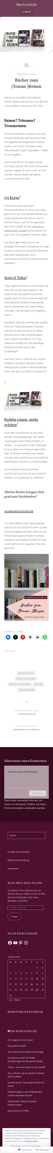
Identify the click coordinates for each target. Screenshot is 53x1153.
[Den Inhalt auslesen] (9, 1031)
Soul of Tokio (15, 278)
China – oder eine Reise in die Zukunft (26, 1067)
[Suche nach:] (26, 835)
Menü (28, 12)
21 (32, 984)
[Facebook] (10, 942)
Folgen (14, 916)
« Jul (10, 1000)
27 (26, 989)
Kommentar (37, 793)
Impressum (13, 868)
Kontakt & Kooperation (19, 852)
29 (37, 989)
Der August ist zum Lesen (20, 1040)
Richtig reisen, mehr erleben (21, 422)
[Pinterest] (20, 942)
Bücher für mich (26, 673)
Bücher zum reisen (26, 678)
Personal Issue (26, 74)
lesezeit (38, 684)
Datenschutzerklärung (18, 860)
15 (37, 978)
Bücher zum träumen (20, 684)
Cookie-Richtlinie (31, 1141)
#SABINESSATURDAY (18, 512)
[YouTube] (15, 942)
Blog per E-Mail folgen (25, 883)
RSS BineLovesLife (23, 1031)
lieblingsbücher (26, 690)
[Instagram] (26, 942)
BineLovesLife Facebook (25, 1012)
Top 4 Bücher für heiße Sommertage (26, 1052)
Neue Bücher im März (18, 1110)
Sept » (17, 1000)
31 (10, 995)
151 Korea (11, 197)
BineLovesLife (26, 5)
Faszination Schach (17, 1046)
